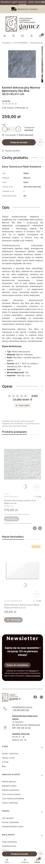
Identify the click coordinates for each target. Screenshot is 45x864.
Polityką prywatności (33, 676)
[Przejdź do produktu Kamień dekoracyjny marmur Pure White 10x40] (22, 464)
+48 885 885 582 (20, 710)
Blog (4, 766)
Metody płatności (9, 781)
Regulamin (32, 671)
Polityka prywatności (10, 790)
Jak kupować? (8, 818)
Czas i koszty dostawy (11, 794)
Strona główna (6, 43)
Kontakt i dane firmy (10, 753)
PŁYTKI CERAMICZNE (13, 601)
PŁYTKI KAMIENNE (20, 43)
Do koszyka (16, 620)
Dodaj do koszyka (19, 142)
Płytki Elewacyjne (11, 496)
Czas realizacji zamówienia (13, 798)
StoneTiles (6, 101)
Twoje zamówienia (9, 842)
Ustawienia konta (9, 846)
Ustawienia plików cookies (12, 826)
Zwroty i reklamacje (10, 803)
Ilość (4, 125)
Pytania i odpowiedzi (10, 822)
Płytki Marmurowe (36, 43)
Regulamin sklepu (9, 786)
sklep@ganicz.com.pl (22, 707)
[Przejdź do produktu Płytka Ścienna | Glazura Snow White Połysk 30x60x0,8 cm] (22, 571)
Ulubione (5, 850)
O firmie (5, 762)
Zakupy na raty (8, 758)
